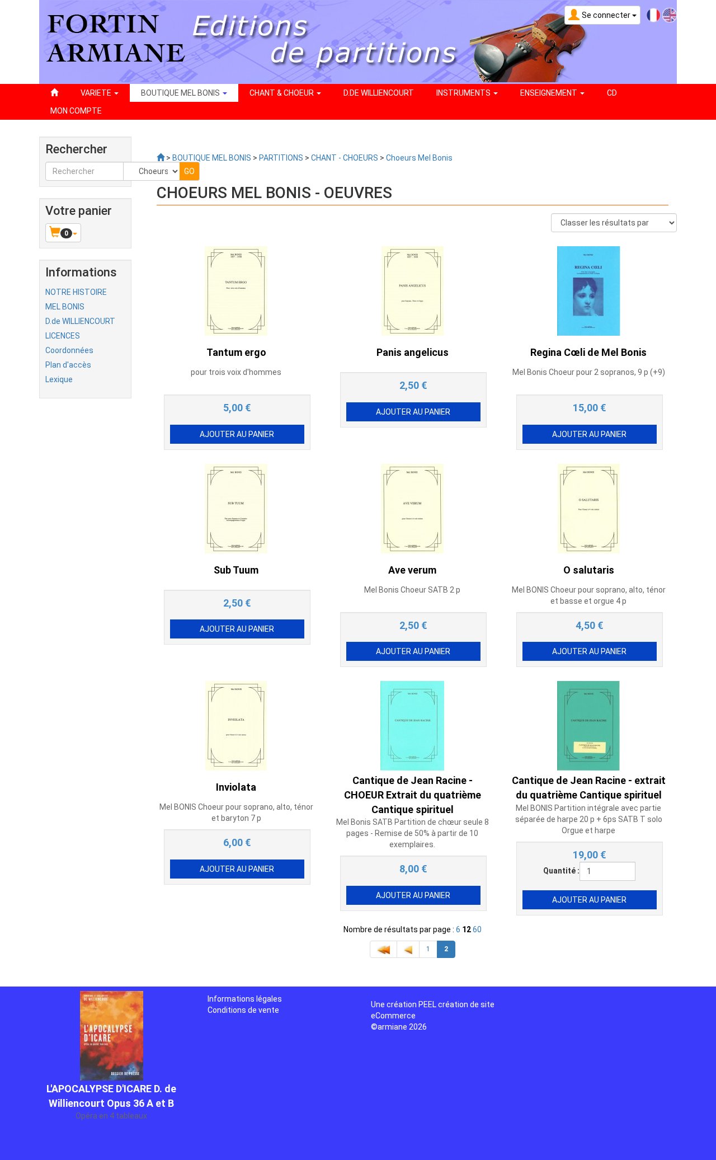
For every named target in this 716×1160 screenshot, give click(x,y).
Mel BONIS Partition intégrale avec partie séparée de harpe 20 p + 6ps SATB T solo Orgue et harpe (588, 819)
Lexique (59, 379)
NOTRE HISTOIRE (76, 292)
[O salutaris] (589, 507)
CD (612, 92)
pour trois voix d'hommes (236, 372)
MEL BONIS (64, 306)
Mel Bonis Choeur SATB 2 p (412, 589)
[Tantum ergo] (236, 290)
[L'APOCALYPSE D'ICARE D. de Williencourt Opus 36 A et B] (111, 1025)
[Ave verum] (412, 507)
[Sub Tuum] (236, 507)
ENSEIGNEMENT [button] (549, 92)
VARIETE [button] (97, 92)
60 (477, 929)
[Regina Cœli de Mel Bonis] (588, 290)
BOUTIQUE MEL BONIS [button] (181, 92)
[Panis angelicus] (412, 290)
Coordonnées (69, 350)
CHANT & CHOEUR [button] (282, 92)
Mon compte (76, 110)
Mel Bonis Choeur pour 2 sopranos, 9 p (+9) (588, 372)
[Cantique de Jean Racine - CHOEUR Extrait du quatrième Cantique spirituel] (412, 725)
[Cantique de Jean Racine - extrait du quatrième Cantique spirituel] (588, 725)
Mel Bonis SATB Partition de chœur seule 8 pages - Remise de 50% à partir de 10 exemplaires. (412, 833)
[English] (669, 14)
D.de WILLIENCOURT (80, 321)
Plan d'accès (68, 364)
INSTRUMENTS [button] (464, 92)
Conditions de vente (243, 1010)
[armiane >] (160, 157)
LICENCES (62, 335)
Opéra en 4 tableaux (111, 1106)
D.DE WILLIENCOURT (378, 92)
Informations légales (245, 998)
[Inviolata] (236, 725)
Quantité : (561, 870)
